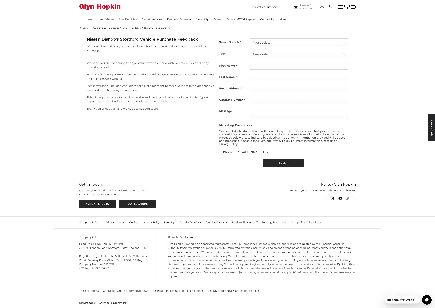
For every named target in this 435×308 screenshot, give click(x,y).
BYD (125, 28)
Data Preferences (216, 222)
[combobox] (299, 42)
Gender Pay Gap (190, 222)
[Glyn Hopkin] (99, 7)
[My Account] (322, 7)
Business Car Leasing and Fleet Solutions (177, 290)
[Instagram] (347, 198)
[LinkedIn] (354, 198)
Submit (284, 162)
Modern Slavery (242, 222)
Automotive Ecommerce (113, 302)
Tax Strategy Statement (271, 222)
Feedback (136, 28)
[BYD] (347, 7)
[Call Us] (330, 7)
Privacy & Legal (115, 222)
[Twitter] (332, 198)
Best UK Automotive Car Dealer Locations (233, 290)
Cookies (134, 222)
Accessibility (151, 222)
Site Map (169, 222)
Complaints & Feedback (306, 222)
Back (85, 28)
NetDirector (86, 302)
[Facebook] (326, 198)
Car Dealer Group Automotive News (125, 290)
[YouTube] (340, 198)
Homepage (113, 28)
